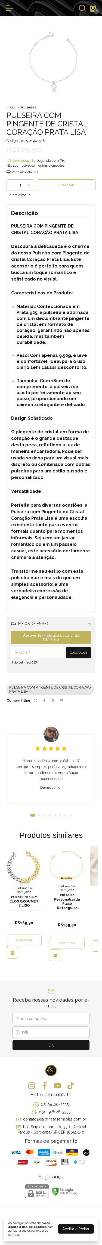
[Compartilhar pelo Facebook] (44, 700)
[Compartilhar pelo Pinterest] (62, 700)
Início (11, 107)
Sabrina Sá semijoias (24, 890)
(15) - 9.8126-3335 (54, 1112)
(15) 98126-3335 (55, 1104)
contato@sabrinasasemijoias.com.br (54, 1119)
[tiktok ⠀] (71, 1086)
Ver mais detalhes (24, 172)
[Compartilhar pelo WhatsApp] (35, 700)
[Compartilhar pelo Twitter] (53, 700)
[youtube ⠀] (58, 1086)
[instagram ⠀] (32, 1086)
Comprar (24, 940)
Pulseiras (28, 107)
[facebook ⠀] (45, 1086)
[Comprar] (12, 952)
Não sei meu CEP (25, 662)
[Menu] (11, 8)
